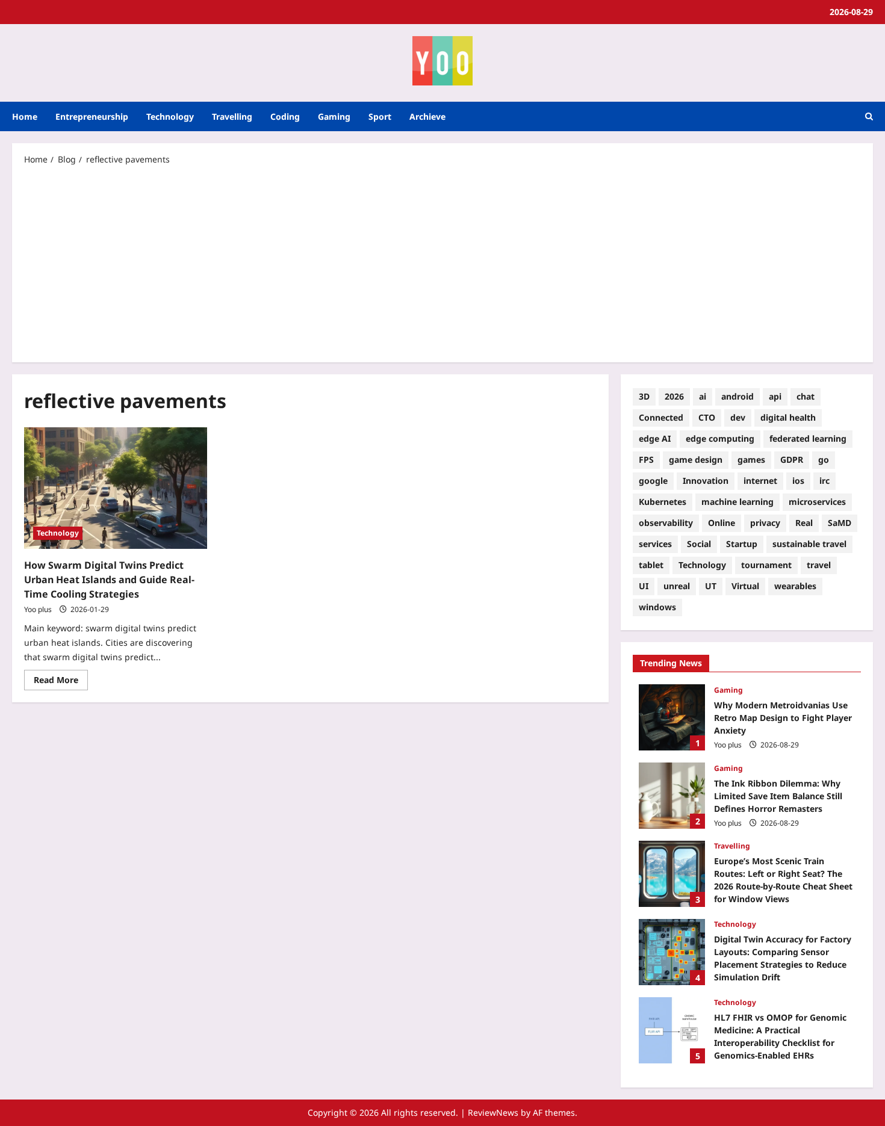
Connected (661, 417)
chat (805, 396)
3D (644, 396)
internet (760, 480)
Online (721, 522)
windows (657, 607)
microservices (817, 501)
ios (798, 480)
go (823, 459)
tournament (766, 565)
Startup (741, 543)
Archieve (427, 116)
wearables (795, 586)
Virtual (745, 586)
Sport (379, 116)
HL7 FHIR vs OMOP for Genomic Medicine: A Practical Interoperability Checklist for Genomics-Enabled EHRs (672, 1030)
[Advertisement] (442, 263)
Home (24, 116)
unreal (676, 586)
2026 (674, 396)
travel (819, 565)
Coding (285, 116)
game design (695, 459)
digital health (788, 417)
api (775, 396)
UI (643, 586)
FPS (646, 459)
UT (710, 586)
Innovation (705, 480)
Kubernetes (662, 501)
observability (666, 522)
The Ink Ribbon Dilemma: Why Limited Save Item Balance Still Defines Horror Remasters (672, 796)
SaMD (839, 522)
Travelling (232, 116)
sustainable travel (809, 543)
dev (737, 417)
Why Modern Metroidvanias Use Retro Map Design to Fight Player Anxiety (672, 717)
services (655, 543)
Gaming (334, 116)
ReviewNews (493, 1112)
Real (804, 522)
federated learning (807, 438)
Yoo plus (38, 609)
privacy (765, 522)
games (751, 459)
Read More (61, 677)
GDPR (791, 459)
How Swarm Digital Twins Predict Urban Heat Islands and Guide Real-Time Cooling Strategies (109, 579)
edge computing (720, 438)
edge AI (655, 438)
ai (702, 396)
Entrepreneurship (91, 116)
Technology (170, 116)
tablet (651, 565)
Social (699, 543)
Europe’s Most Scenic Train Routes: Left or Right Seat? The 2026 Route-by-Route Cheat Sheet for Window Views (672, 874)
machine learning (737, 501)
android (737, 396)
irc (824, 480)
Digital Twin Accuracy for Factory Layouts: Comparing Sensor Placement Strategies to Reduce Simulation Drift (672, 952)
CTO (706, 417)
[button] (869, 116)
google (653, 480)
